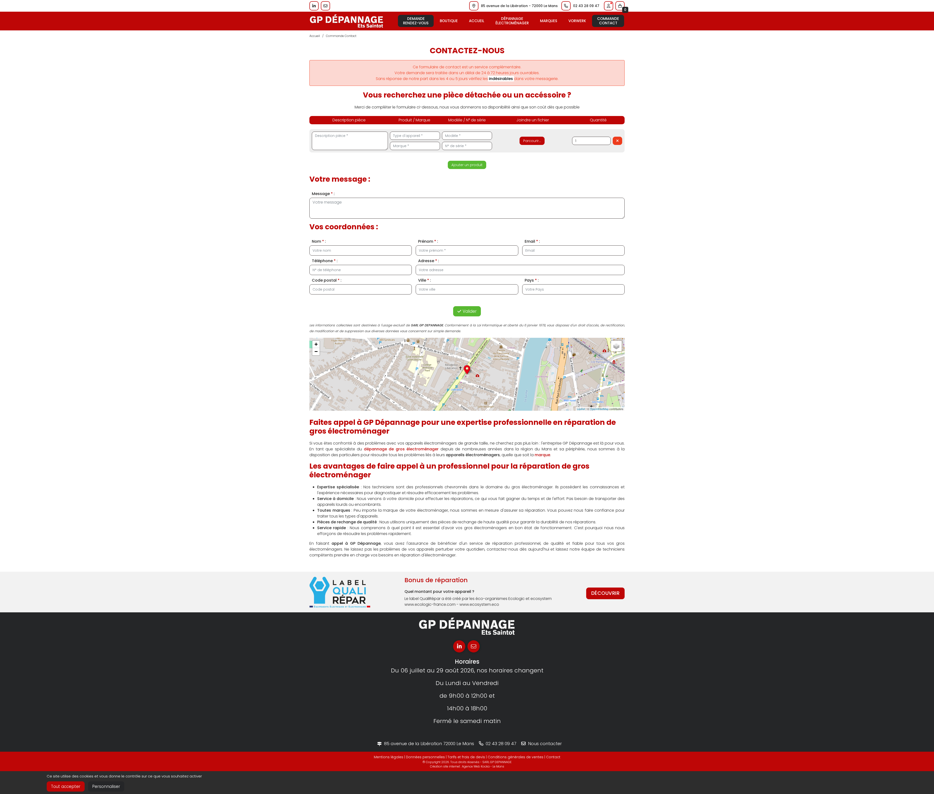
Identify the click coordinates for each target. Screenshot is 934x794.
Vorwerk (577, 20)
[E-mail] (473, 646)
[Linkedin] (459, 646)
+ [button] (316, 344)
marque (542, 455)
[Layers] (616, 346)
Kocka (485, 766)
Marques (548, 20)
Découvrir (605, 593)
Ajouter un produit (467, 164)
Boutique (449, 20)
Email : (532, 241)
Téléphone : (325, 261)
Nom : (319, 241)
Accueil (476, 20)
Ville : (424, 280)
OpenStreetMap (599, 409)
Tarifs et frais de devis (466, 757)
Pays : (532, 280)
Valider (469, 311)
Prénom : (428, 241)
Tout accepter (66, 786)
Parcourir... (532, 140)
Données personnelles (425, 757)
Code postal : (326, 280)
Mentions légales (388, 757)
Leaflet (581, 409)
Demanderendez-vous (416, 21)
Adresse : (428, 261)
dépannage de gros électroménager (401, 449)
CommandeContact (608, 21)
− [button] (316, 351)
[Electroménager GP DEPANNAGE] (346, 21)
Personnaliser (106, 786)
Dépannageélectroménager (512, 21)
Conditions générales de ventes (515, 757)
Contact (553, 757)
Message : (323, 193)
